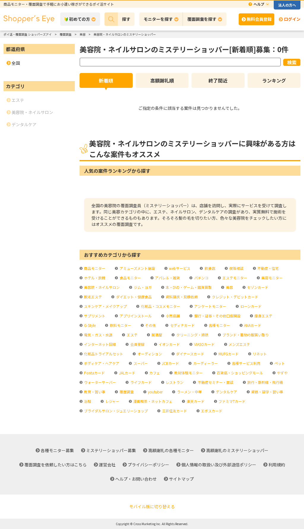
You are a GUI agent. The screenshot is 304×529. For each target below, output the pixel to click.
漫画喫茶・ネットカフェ (152, 401)
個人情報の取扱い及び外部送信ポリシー (218, 465)
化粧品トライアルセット (103, 353)
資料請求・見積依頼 (181, 296)
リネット (259, 353)
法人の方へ (287, 4)
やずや (282, 372)
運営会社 (107, 465)
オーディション (149, 353)
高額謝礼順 (162, 80)
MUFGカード (228, 353)
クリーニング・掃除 (191, 334)
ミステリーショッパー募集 (111, 450)
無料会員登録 (259, 19)
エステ (131, 334)
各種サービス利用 (245, 363)
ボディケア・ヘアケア (101, 363)
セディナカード (181, 325)
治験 (87, 401)
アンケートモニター (209, 306)
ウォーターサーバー (99, 382)
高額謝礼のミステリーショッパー (237, 450)
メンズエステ (239, 344)
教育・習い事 (94, 391)
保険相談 (235, 268)
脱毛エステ (92, 296)
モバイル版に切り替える (152, 506)
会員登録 (136, 344)
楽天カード (195, 401)
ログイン (292, 19)
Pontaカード (94, 372)
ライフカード (140, 382)
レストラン (174, 382)
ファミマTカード (232, 401)
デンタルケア (226, 391)
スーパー (140, 363)
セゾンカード (257, 287)
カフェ (154, 372)
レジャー (111, 401)
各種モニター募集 (57, 450)
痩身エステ (263, 315)
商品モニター (94, 268)
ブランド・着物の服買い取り (245, 334)
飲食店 (209, 268)
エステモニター (234, 277)
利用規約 (276, 465)
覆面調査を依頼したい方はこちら (55, 465)
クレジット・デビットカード (234, 296)
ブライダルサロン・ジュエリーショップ (115, 410)
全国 (16, 63)
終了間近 (217, 80)
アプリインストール (135, 315)
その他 (150, 325)
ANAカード (252, 325)
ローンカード (250, 306)
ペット (279, 363)
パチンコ (200, 277)
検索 (292, 62)
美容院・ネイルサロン (101, 287)
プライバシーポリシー (148, 465)
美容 (229, 287)
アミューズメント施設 (137, 268)
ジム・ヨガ (142, 287)
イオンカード (169, 344)
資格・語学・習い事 (266, 391)
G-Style (89, 325)
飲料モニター (120, 325)
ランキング (274, 80)
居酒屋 (156, 334)
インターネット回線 (99, 344)
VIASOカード (203, 344)
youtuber (155, 391)
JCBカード (170, 363)
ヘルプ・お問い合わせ (136, 479)
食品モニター (130, 277)
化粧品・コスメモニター (160, 306)
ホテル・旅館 (94, 277)
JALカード (126, 372)
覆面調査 (126, 391)
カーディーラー (205, 363)
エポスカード (211, 410)
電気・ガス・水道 (98, 334)
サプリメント (94, 315)
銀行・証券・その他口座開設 (216, 315)
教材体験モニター (187, 372)
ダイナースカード (189, 353)
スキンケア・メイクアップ (105, 306)
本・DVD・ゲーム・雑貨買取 (188, 287)
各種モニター (219, 325)
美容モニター (271, 277)
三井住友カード (174, 410)
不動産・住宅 (267, 268)
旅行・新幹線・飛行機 (264, 382)
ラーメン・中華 (189, 391)
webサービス (179, 268)
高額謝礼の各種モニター (171, 450)
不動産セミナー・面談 (215, 382)
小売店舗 (172, 315)
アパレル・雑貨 (167, 277)
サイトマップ (181, 479)
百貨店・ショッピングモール (239, 372)
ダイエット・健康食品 (133, 296)
